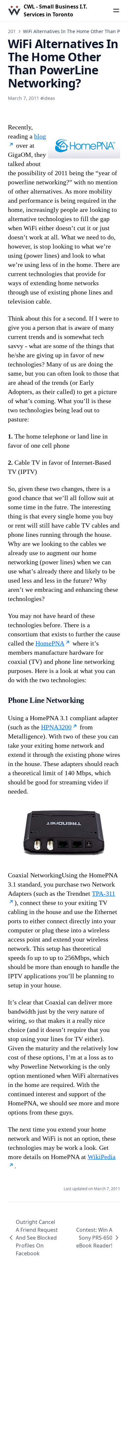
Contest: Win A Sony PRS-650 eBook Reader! (94, 1237)
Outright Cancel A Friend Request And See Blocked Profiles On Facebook (37, 1237)
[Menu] (116, 10)
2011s (14, 31)
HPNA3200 (56, 727)
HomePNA (49, 643)
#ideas (47, 98)
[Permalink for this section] (90, 700)
